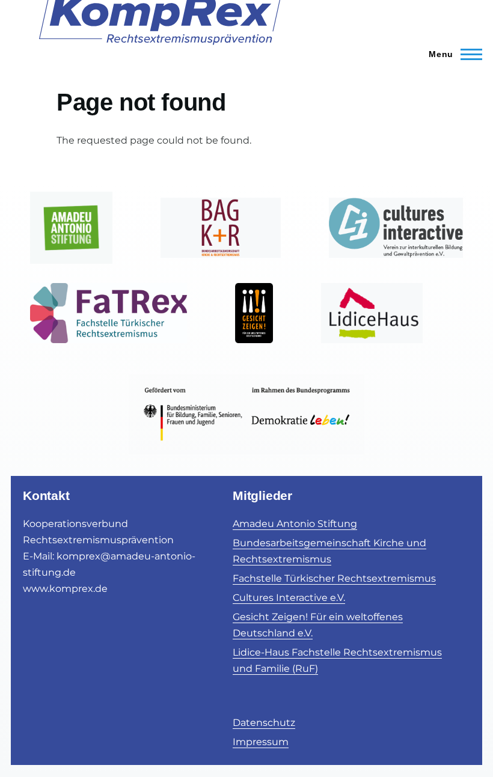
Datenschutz (264, 722)
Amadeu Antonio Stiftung (295, 523)
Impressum (261, 742)
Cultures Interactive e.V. (289, 597)
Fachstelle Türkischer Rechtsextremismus (334, 578)
